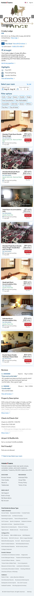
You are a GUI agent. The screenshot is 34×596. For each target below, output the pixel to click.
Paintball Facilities (6, 585)
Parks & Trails (5, 577)
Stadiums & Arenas (26, 521)
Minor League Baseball (26, 538)
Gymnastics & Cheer (6, 524)
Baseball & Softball (15, 513)
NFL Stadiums (5, 535)
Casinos (18, 560)
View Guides (5, 480)
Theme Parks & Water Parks (8, 563)
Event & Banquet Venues (7, 557)
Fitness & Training (23, 527)
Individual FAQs (23, 477)
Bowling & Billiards (25, 569)
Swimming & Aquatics (7, 518)
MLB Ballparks (26, 535)
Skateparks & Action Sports (8, 582)
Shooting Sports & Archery (19, 585)
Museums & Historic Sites (8, 566)
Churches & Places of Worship (9, 571)
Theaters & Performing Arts (23, 557)
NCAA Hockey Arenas (22, 546)
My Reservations (6, 498)
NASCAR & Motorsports (7, 541)
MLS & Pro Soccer (14, 538)
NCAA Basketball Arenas (22, 543)
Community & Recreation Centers (10, 569)
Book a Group (5, 495)
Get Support (5, 493)
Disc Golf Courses (22, 582)
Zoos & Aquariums (22, 563)
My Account (5, 500)
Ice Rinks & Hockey (17, 515)
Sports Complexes (15, 521)
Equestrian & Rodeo (19, 524)
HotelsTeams (7, 3)
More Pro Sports (25, 541)
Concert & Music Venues (7, 560)
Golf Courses (5, 521)
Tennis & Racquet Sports (20, 518)
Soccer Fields (5, 513)
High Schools (5, 529)
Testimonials (5, 485)
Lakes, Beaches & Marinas (17, 577)
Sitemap (29, 591)
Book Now (28, 140)
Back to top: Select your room (12, 456)
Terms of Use (22, 485)
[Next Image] (32, 16)
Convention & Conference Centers (10, 554)
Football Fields (26, 513)
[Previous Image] (1, 16)
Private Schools (24, 529)
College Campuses (6, 549)
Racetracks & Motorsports (22, 580)
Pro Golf (17, 541)
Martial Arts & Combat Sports (9, 527)
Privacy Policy (22, 482)
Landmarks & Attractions (23, 566)
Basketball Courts (6, 515)
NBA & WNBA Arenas (15, 535)
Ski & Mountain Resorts (7, 580)
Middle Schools (14, 529)
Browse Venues (6, 477)
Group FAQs (22, 480)
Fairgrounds (24, 554)
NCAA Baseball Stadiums (8, 546)
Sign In (31, 2)
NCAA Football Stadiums (7, 543)
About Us (4, 482)
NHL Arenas (4, 538)
